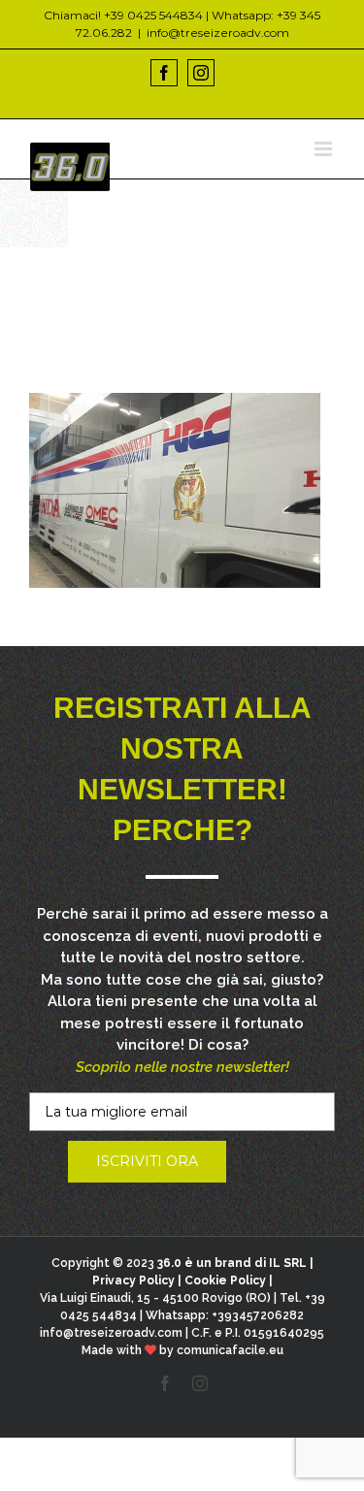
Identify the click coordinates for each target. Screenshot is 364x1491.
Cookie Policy (225, 1280)
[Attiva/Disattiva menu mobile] (324, 149)
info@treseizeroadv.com (218, 32)
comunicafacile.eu (230, 1350)
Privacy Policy (133, 1280)
